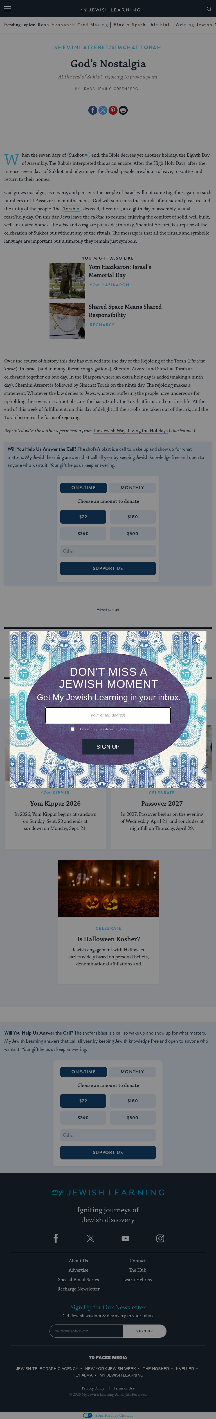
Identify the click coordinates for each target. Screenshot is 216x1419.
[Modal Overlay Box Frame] (108, 709)
